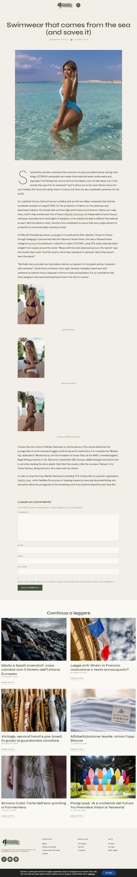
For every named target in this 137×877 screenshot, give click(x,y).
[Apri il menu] (78, 5)
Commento (24, 512)
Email (21, 556)
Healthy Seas (24, 480)
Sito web (22, 567)
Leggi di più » (8, 682)
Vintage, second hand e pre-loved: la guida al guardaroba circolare (31, 738)
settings (91, 874)
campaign (56, 235)
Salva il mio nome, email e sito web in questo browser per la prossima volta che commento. (66, 582)
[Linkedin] (16, 859)
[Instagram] (4, 859)
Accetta (109, 873)
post (88, 172)
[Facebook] (10, 859)
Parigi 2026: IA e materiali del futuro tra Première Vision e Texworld (102, 805)
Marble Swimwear (74, 214)
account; (32, 243)
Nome (21, 545)
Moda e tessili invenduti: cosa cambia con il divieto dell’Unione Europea (30, 669)
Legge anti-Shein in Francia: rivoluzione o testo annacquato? (100, 667)
